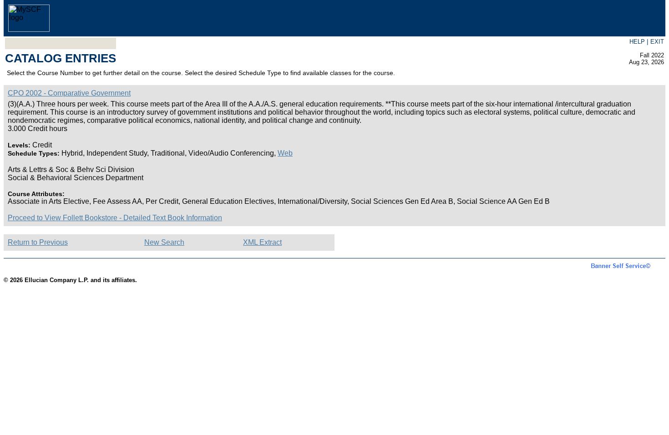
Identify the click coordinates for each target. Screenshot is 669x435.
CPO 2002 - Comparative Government (69, 93)
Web (285, 153)
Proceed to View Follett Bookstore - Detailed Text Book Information (115, 218)
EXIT (657, 41)
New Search (164, 242)
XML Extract (262, 242)
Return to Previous (38, 242)
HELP (637, 41)
